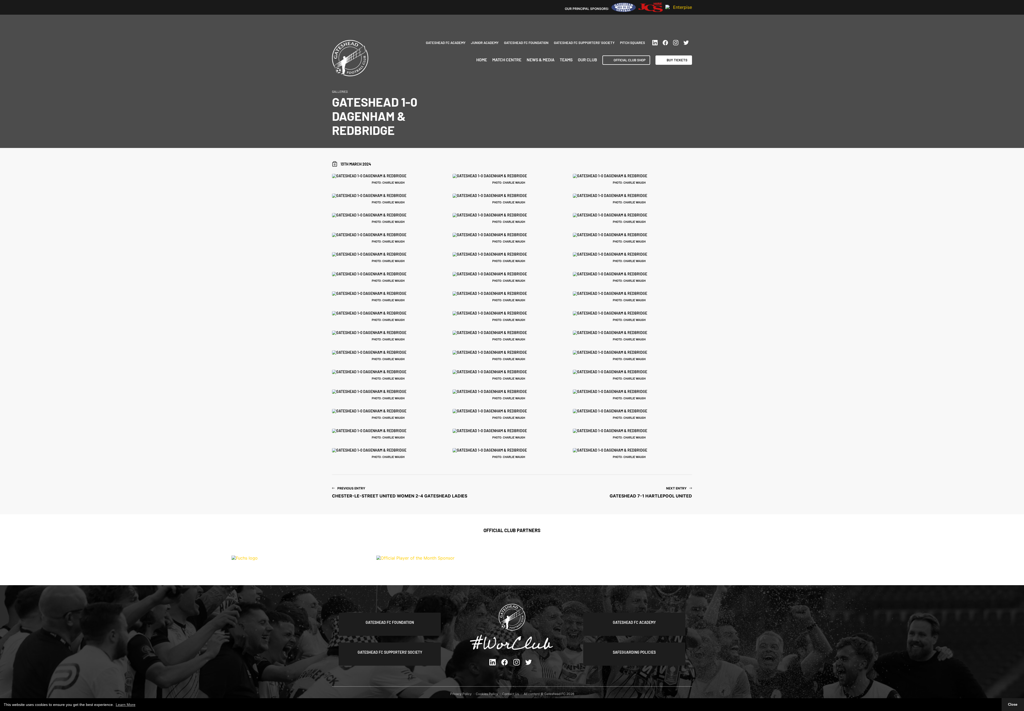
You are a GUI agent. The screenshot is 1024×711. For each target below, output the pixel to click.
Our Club (587, 59)
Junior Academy (485, 43)
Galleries (340, 91)
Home (481, 59)
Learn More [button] (125, 704)
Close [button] (1012, 704)
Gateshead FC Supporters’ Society (584, 43)
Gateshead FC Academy (446, 43)
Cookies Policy (487, 694)
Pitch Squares (632, 43)
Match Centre (506, 59)
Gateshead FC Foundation (526, 43)
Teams (566, 59)
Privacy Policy (461, 694)
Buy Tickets (677, 60)
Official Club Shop (630, 60)
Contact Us (510, 694)
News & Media (540, 59)
